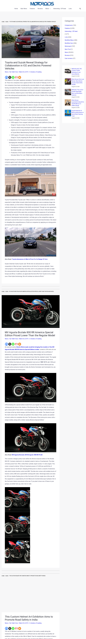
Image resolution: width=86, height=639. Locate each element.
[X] (9, 77)
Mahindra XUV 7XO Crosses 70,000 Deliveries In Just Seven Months (77, 71)
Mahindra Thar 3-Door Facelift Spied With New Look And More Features (77, 92)
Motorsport (68, 46)
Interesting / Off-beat (71, 31)
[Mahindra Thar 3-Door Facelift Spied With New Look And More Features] (68, 92)
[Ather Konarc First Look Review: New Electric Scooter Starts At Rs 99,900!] (68, 81)
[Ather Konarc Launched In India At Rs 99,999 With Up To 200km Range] (68, 102)
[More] (19, 77)
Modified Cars (69, 43)
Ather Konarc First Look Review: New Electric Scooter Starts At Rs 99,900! (78, 82)
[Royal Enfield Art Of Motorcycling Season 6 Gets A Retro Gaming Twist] (68, 113)
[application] (50, 8)
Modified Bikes (69, 40)
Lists (66, 37)
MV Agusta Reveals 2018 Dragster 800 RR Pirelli (27, 455)
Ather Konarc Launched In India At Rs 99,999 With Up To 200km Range (78, 103)
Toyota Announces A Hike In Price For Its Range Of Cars (30, 259)
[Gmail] (16, 77)
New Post (68, 49)
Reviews (67, 55)
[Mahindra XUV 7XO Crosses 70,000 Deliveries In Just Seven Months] (68, 71)
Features (67, 28)
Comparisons (69, 25)
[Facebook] (6, 77)
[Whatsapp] (13, 77)
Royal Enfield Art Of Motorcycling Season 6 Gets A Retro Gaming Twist (78, 113)
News (6, 72)
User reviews (69, 58)
